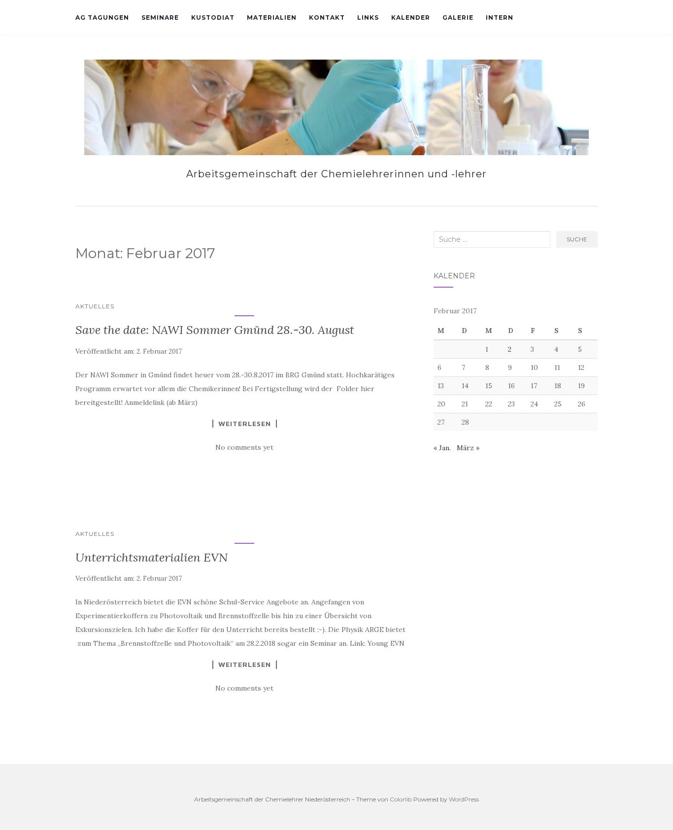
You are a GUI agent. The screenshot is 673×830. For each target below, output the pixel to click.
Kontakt (327, 17)
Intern (499, 17)
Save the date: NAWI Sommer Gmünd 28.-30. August (214, 329)
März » (468, 447)
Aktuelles (94, 306)
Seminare (160, 17)
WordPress (464, 799)
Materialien (272, 17)
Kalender (410, 17)
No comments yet (244, 447)
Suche (577, 239)
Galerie (457, 17)
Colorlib (401, 799)
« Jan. (442, 447)
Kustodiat (213, 17)
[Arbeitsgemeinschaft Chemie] (336, 107)
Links (368, 17)
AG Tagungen (102, 17)
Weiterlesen (244, 424)
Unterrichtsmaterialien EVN (151, 557)
